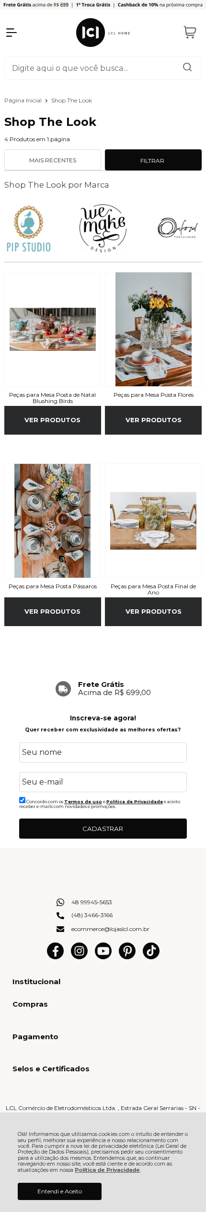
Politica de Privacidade (134, 801)
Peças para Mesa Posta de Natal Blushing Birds (52, 398)
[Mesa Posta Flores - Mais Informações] (153, 329)
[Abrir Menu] (11, 32)
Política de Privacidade (107, 1170)
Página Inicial (23, 100)
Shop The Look (71, 100)
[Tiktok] (151, 957)
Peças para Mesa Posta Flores (154, 395)
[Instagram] (79, 957)
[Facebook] (55, 957)
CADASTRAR (102, 828)
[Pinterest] (127, 957)
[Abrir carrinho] (190, 33)
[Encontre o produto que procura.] (187, 68)
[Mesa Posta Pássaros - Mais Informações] (53, 521)
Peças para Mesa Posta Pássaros (53, 586)
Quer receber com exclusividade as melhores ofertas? (103, 730)
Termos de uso (83, 801)
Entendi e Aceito (59, 1191)
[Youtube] (103, 957)
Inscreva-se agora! (103, 718)
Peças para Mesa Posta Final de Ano (153, 589)
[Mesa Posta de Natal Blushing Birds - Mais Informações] (53, 329)
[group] (103, 688)
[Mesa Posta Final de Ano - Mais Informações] (153, 521)
